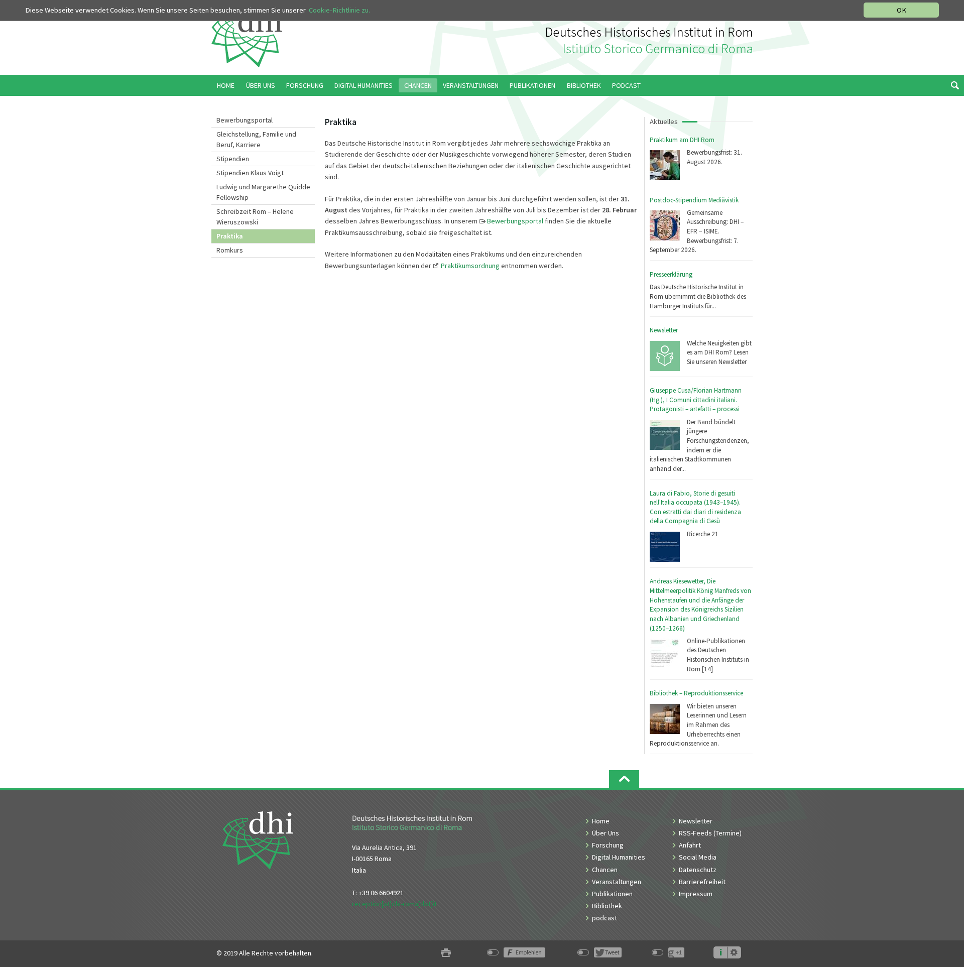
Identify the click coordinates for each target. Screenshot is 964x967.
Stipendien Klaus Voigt (250, 172)
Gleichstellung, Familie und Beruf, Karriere (256, 139)
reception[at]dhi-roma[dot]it (394, 903)
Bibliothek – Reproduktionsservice (696, 693)
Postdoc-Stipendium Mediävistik (694, 200)
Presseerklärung (671, 274)
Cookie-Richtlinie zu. (339, 10)
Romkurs (229, 250)
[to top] (624, 779)
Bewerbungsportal (244, 120)
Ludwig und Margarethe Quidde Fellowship (263, 192)
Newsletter (664, 330)
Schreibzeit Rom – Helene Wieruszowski (255, 216)
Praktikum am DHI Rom (682, 140)
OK (901, 10)
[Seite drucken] (446, 953)
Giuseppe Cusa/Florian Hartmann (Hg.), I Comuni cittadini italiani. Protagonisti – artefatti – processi (696, 399)
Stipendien (232, 158)
